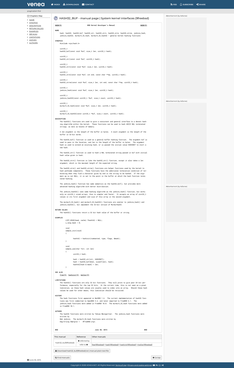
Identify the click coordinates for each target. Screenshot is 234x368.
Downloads (72, 4)
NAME (31, 20)
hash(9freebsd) (112, 344)
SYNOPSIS (33, 23)
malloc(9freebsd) (144, 344)
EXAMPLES (33, 31)
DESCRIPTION (35, 26)
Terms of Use (120, 365)
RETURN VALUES (36, 28)
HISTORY (33, 40)
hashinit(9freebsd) (128, 344)
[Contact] (154, 365)
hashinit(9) (73, 275)
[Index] (35, 4)
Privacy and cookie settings (140, 365)
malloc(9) (85, 275)
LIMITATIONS (34, 37)
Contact (89, 4)
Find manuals (63, 357)
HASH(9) (58, 25)
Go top (157, 357)
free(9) (63, 275)
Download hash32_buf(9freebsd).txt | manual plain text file (83, 351)
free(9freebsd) (98, 344)
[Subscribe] (160, 365)
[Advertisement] (186, 58)
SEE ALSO (33, 34)
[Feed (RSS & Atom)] (156, 365)
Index (57, 4)
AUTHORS (33, 43)
